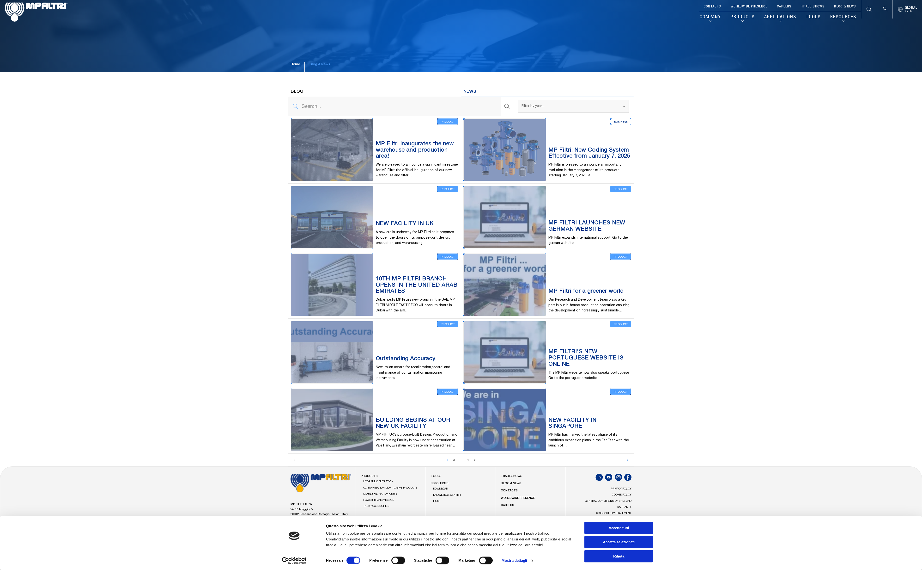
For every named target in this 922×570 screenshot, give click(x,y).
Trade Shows (813, 6)
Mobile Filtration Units (380, 494)
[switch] (398, 560)
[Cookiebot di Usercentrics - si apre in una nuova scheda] (294, 560)
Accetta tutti (619, 528)
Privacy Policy (621, 489)
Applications (780, 17)
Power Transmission (378, 500)
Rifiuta (618, 556)
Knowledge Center (447, 495)
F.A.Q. (436, 501)
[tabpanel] (461, 281)
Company (710, 17)
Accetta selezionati (619, 542)
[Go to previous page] (294, 460)
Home (295, 64)
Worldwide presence (749, 6)
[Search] (507, 106)
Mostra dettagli (514, 560)
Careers (784, 6)
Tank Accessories (376, 506)
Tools (813, 17)
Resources (843, 17)
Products (743, 17)
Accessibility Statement (613, 513)
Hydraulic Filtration (378, 481)
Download (440, 489)
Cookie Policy (621, 495)
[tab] (374, 84)
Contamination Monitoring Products (390, 488)
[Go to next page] (627, 460)
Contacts (712, 6)
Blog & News (845, 6)
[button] (884, 9)
